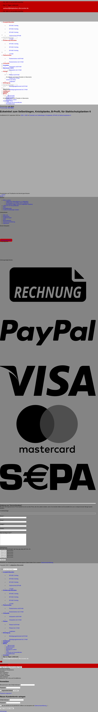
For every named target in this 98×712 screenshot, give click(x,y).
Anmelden (16, 690)
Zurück (2, 194)
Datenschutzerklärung (9, 222)
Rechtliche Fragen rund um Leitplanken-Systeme (19, 204)
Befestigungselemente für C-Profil (18, 89)
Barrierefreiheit (7, 220)
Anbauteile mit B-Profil (15, 66)
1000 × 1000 (24, 115)
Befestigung (6, 83)
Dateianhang (3, 547)
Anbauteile (6, 63)
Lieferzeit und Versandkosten (14, 102)
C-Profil (11, 39)
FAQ (7, 101)
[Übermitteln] (3, 39)
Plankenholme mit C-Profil (16, 62)
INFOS (5, 643)
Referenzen (9, 98)
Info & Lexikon (7, 200)
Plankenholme (7, 55)
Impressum (6, 223)
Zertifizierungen (10, 97)
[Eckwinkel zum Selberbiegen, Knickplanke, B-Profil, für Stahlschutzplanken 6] (38, 192)
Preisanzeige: (7, 107)
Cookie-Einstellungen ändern (11, 209)
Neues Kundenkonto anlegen (7, 708)
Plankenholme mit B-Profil (16, 58)
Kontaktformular (10, 103)
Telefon (2, 528)
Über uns (5, 215)
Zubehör (5, 642)
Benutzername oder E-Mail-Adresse (10, 684)
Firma (2, 520)
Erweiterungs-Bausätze (10, 40)
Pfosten (5, 71)
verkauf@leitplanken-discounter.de (15, 8)
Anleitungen (6, 641)
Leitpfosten (12, 81)
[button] (6, 65)
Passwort (3, 687)
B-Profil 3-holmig (13, 32)
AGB (4, 219)
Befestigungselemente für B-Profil (18, 86)
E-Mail (2, 524)
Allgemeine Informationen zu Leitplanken (17, 201)
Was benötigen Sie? (6, 533)
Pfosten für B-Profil (14, 74)
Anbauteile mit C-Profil (15, 70)
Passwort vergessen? (6, 693)
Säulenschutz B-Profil (15, 35)
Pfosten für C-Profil (14, 78)
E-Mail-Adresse (4, 700)
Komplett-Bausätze (8, 22)
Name (2, 516)
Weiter (2, 196)
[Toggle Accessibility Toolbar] (1, 661)
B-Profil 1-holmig (13, 25)
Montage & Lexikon (11, 99)
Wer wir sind (11, 95)
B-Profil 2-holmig (13, 29)
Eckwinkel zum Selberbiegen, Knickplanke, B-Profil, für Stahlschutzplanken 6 (50, 115)
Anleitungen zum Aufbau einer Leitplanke (17, 203)
